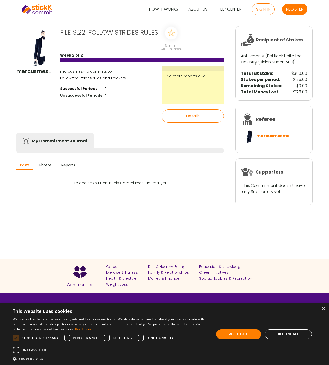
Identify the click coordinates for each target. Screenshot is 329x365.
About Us (197, 9)
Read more (83, 329)
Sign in (263, 9)
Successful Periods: (79, 88)
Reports (68, 165)
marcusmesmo (273, 136)
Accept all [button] (238, 334)
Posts (25, 165)
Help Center (230, 9)
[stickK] (37, 9)
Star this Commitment (171, 46)
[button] (110, 358)
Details (193, 116)
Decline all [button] (288, 334)
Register (295, 9)
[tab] (24, 165)
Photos (45, 165)
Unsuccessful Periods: (81, 95)
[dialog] (164, 334)
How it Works (163, 9)
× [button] (323, 309)
